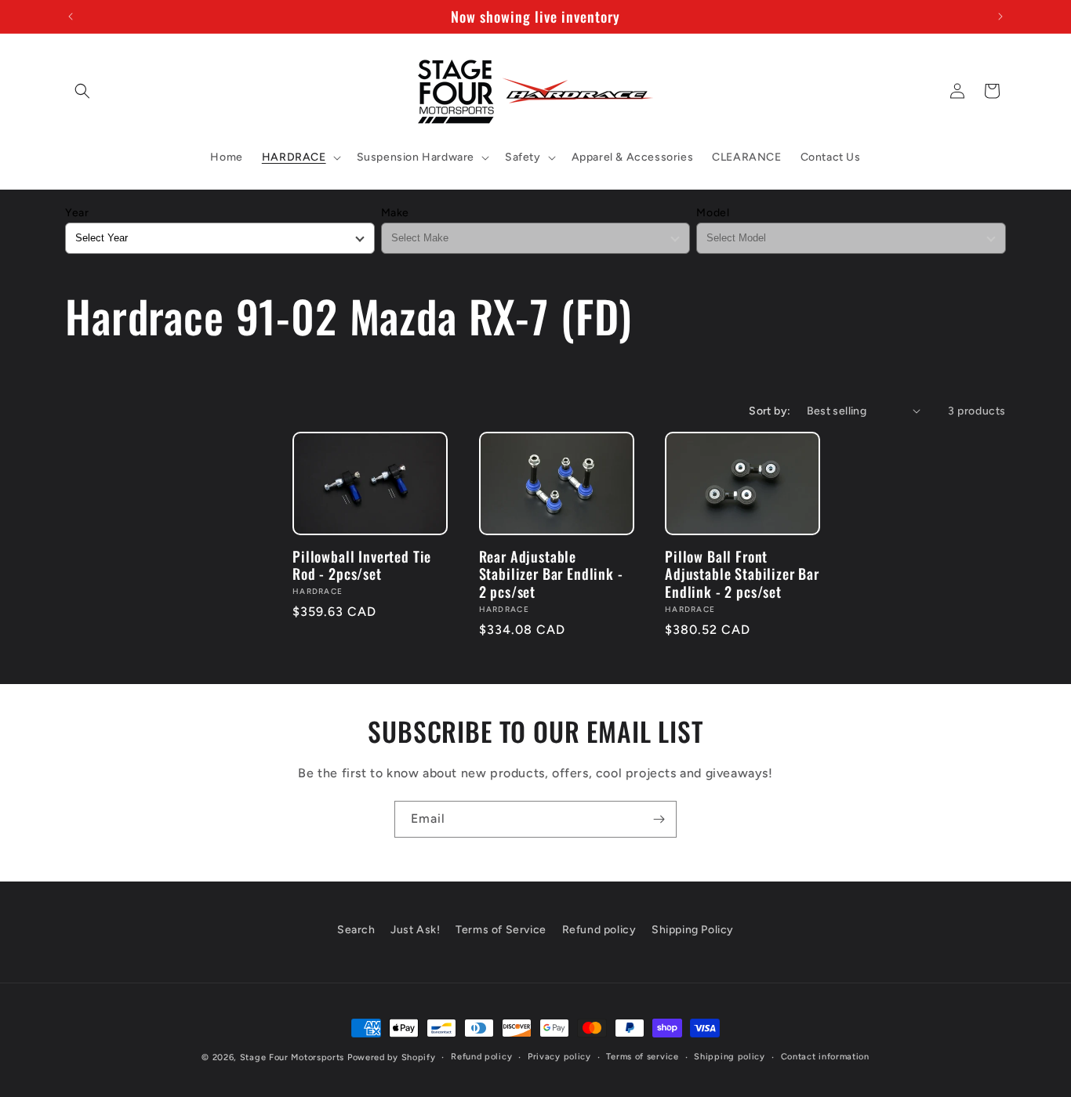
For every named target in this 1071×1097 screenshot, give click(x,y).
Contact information (825, 1057)
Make (395, 212)
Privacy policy (559, 1057)
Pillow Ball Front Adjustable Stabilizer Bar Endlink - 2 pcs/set (742, 573)
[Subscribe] (658, 819)
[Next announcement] (1000, 16)
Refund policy (599, 929)
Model (712, 212)
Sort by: (769, 411)
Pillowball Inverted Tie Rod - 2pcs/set (361, 565)
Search (356, 929)
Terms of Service (501, 929)
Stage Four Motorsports (292, 1057)
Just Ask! (415, 929)
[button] (82, 91)
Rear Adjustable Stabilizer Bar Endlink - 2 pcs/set (551, 573)
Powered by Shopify (391, 1057)
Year (77, 212)
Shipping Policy (693, 929)
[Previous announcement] (70, 16)
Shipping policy (729, 1057)
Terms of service (642, 1057)
